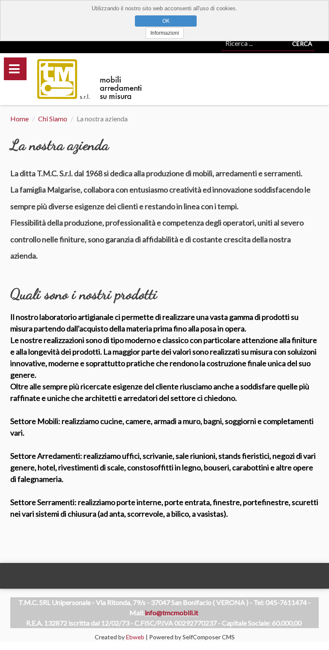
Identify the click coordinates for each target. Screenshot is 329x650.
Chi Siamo (52, 118)
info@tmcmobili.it (171, 612)
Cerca (302, 43)
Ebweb (135, 637)
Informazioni (164, 33)
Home (19, 118)
